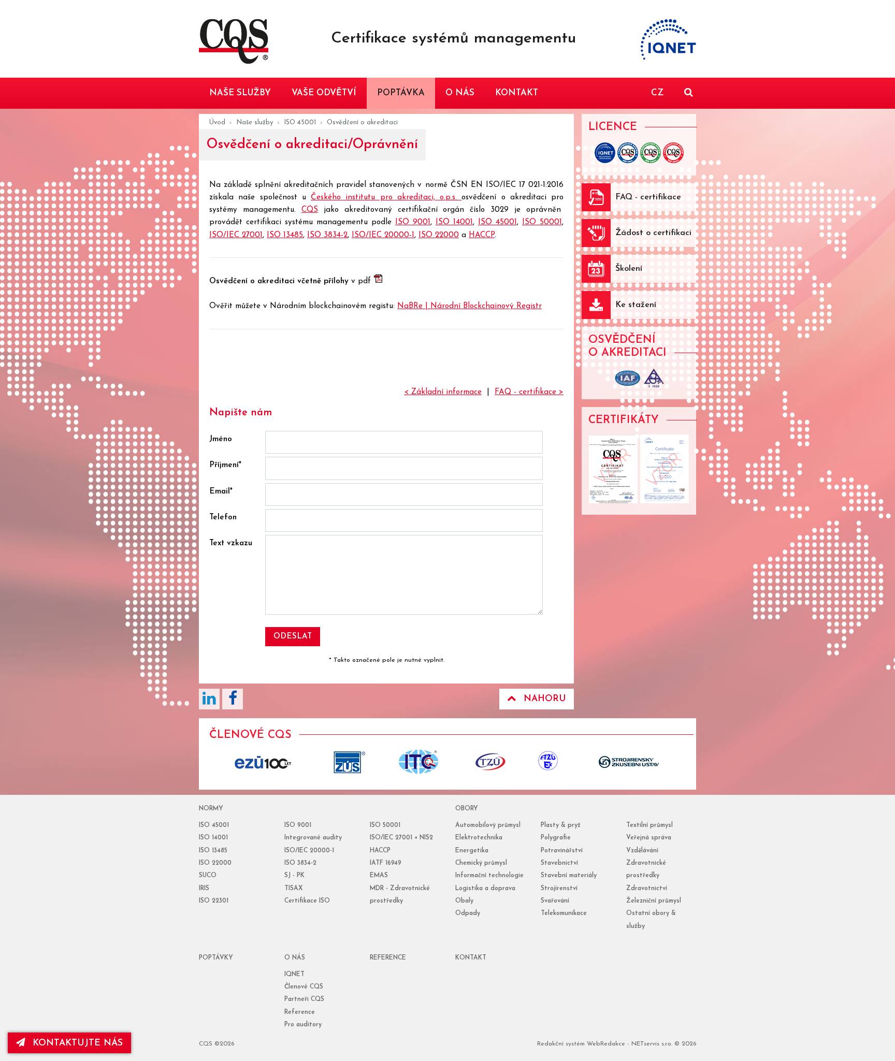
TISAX (293, 888)
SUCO (207, 876)
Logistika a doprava (485, 888)
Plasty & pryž (561, 825)
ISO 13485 (285, 235)
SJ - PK (294, 876)
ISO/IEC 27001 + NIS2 (401, 838)
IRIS (204, 888)
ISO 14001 (454, 222)
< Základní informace (443, 392)
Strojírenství (559, 888)
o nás (294, 958)
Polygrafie (556, 838)
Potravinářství (562, 851)
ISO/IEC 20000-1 (383, 235)
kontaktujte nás (78, 1043)
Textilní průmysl (649, 825)
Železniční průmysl (653, 901)
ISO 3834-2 (327, 235)
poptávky (216, 958)
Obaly (464, 901)
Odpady (467, 913)
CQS (309, 210)
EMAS (379, 876)
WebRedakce (606, 1044)
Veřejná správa (648, 838)
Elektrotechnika (478, 838)
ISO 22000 (438, 235)
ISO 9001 (412, 222)
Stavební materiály (569, 876)
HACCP (482, 235)
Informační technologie (489, 876)
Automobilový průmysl (488, 825)
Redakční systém (561, 1044)
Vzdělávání (642, 851)
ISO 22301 (213, 901)
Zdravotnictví (646, 888)
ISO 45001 (300, 122)
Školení (628, 269)
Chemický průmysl (481, 863)
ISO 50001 (542, 222)
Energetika (471, 851)
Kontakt (470, 958)
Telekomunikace (564, 913)
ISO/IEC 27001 (236, 235)
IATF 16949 (385, 863)
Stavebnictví (559, 863)
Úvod (217, 122)
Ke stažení (635, 305)
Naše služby (254, 122)
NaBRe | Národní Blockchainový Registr (469, 306)
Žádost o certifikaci (653, 233)
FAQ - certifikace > (529, 392)
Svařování (555, 901)
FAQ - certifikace (648, 197)
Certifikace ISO (307, 901)
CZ (657, 93)
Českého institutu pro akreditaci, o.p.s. (386, 197)
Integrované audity (313, 838)
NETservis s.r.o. (651, 1044)
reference (388, 958)
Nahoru (545, 698)
